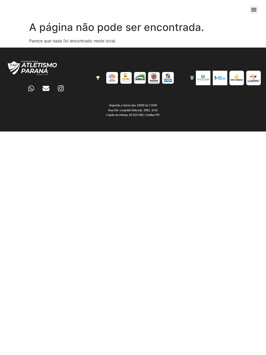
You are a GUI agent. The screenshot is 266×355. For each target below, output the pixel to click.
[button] (254, 9)
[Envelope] (46, 88)
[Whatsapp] (31, 88)
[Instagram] (61, 88)
